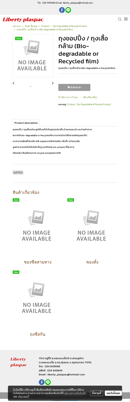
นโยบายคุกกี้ (23, 396)
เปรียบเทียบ (91, 97)
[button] (119, 19)
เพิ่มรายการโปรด (69, 97)
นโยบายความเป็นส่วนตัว (75, 393)
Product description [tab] (26, 123)
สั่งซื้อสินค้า (75, 87)
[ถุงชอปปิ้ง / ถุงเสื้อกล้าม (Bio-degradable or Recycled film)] (33, 56)
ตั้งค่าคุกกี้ (96, 393)
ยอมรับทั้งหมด (113, 393)
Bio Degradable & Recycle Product (94, 104)
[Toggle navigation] (125, 19)
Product (71, 104)
